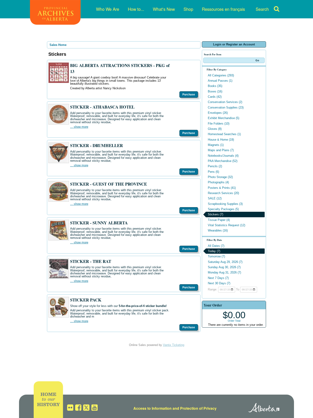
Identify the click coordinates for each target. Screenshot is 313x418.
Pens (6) (213, 171)
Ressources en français (223, 9)
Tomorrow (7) (216, 256)
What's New (164, 9)
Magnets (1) (216, 145)
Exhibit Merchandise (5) (223, 118)
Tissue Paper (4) (219, 220)
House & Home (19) (221, 139)
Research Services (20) (223, 193)
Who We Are (107, 9)
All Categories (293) (221, 75)
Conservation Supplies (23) (226, 107)
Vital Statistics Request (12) (226, 225)
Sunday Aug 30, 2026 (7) (224, 267)
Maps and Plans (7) (221, 150)
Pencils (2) (215, 166)
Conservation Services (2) (225, 102)
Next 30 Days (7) (219, 283)
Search (262, 9)
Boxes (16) (215, 91)
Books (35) (215, 86)
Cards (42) (215, 96)
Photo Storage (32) (220, 177)
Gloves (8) (215, 129)
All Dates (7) (216, 246)
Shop (188, 9)
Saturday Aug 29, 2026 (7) (225, 262)
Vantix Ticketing (173, 345)
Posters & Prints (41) (222, 187)
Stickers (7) (215, 214)
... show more (79, 126)
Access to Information (152, 408)
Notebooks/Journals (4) (223, 155)
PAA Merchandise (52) (222, 161)
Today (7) (214, 251)
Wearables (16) (218, 230)
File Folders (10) (218, 123)
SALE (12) (215, 198)
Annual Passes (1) (220, 80)
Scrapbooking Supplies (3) (225, 204)
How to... (136, 9)
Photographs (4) (218, 182)
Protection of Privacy (198, 408)
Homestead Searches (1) (224, 134)
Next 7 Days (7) (218, 278)
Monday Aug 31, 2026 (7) (224, 272)
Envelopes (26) (218, 112)
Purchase (188, 94)
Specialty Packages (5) (223, 209)
